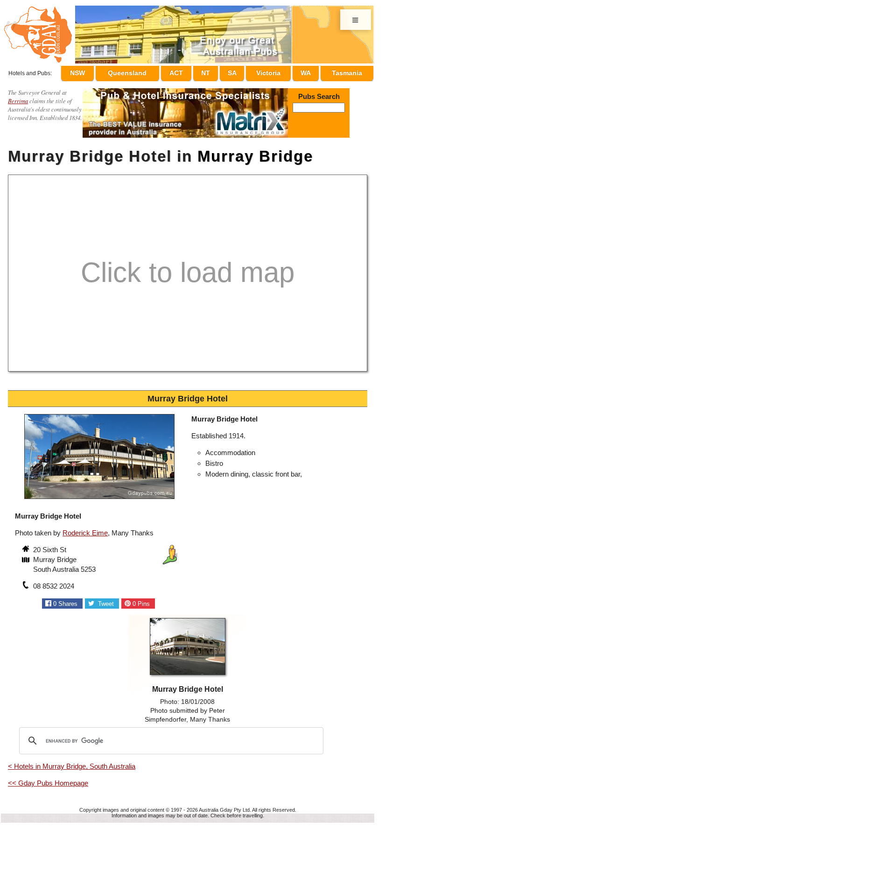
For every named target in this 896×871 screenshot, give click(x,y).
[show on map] (26, 556)
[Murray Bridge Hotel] (99, 495)
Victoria (274, 71)
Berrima (18, 96)
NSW (98, 71)
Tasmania (347, 71)
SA (241, 71)
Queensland (146, 71)
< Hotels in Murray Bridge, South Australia (71, 762)
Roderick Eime (85, 529)
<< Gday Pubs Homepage (48, 779)
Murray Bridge (255, 152)
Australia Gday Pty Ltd (224, 805)
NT (219, 71)
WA (308, 71)
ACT (194, 71)
